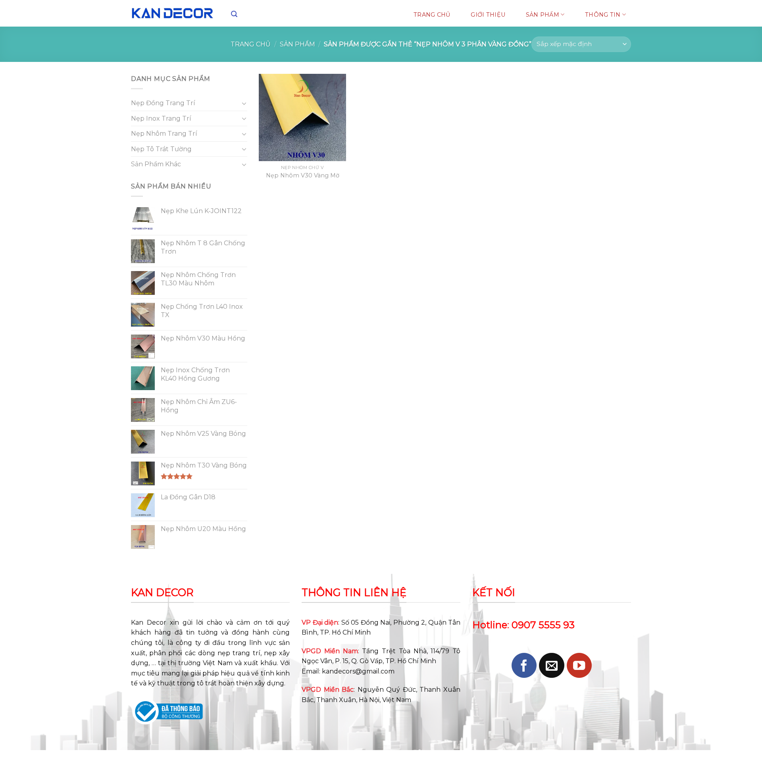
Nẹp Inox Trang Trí (161, 118)
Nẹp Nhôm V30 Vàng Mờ (302, 175)
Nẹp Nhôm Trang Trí (164, 133)
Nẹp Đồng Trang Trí (163, 103)
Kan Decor (148, 622)
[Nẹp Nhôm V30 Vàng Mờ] (302, 117)
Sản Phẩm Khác (156, 164)
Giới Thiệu (488, 14)
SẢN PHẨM (542, 14)
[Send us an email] (551, 665)
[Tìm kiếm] (234, 14)
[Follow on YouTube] (579, 665)
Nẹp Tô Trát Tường (161, 149)
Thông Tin (603, 14)
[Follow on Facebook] (524, 665)
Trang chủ (251, 44)
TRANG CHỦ (432, 14)
